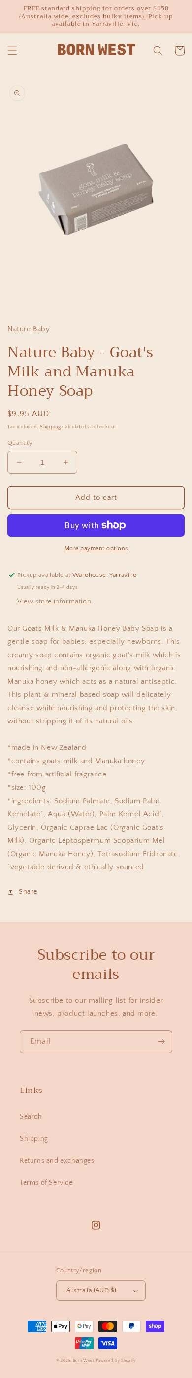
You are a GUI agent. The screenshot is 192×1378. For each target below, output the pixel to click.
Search (31, 1116)
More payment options (96, 548)
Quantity (19, 442)
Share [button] (28, 892)
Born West (83, 1360)
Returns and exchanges (57, 1161)
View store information (54, 601)
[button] (12, 50)
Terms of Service (46, 1183)
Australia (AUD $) (91, 1290)
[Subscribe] (161, 1041)
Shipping (50, 427)
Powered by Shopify (116, 1360)
